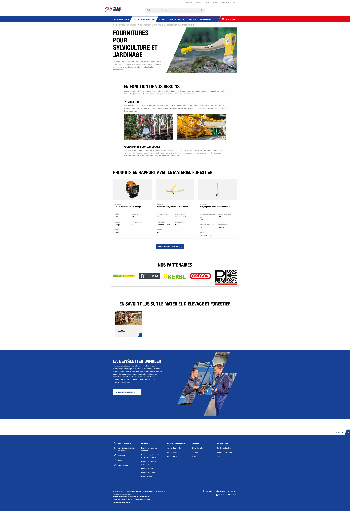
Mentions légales (118, 491)
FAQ (218, 456)
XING (194, 456)
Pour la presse (146, 477)
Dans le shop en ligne (174, 448)
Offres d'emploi (197, 448)
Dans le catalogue (173, 452)
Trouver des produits (176, 443)
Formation (195, 452)
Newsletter (123, 465)
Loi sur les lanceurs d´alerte (122, 499)
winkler (144, 443)
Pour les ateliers (147, 469)
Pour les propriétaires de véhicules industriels (150, 456)
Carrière (195, 443)
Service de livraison (224, 448)
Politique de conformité (143, 499)
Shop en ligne (222, 443)
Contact (121, 455)
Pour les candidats (148, 473)
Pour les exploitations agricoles (149, 449)
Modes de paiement (224, 452)
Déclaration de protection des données (140, 491)
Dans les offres (172, 456)
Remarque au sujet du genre (122, 494)
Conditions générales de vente (123, 502)
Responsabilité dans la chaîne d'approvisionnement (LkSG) (131, 497)
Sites (120, 460)
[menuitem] (234, 2)
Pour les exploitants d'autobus (148, 463)
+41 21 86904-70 (124, 443)
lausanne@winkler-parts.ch (126, 449)
